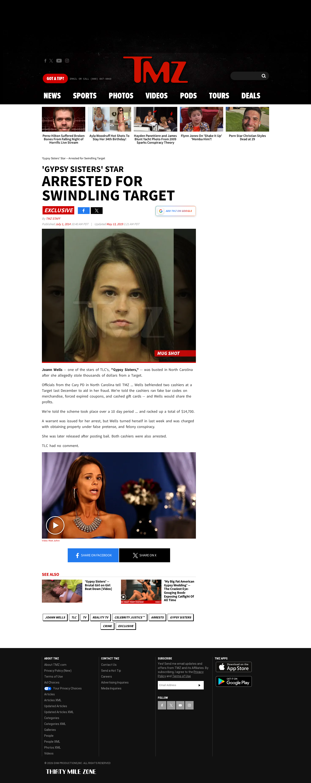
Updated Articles (55, 706)
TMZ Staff (53, 219)
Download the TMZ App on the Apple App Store (234, 667)
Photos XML (52, 747)
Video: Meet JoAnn (51, 540)
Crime (107, 626)
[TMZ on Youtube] (59, 60)
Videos (157, 96)
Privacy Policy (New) (58, 670)
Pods (188, 96)
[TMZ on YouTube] (180, 705)
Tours (219, 96)
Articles (49, 694)
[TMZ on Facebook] (45, 60)
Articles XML (52, 700)
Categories (51, 718)
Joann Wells (55, 617)
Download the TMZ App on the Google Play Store (234, 681)
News (52, 96)
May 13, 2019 (115, 224)
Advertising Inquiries (115, 682)
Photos (121, 96)
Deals (250, 96)
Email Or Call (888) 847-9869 (90, 79)
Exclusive (125, 626)
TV (84, 617)
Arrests (157, 617)
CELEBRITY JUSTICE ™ (129, 617)
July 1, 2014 (63, 224)
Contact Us (109, 664)
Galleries (50, 729)
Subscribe (199, 685)
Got (55, 79)
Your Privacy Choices (67, 688)
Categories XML (55, 724)
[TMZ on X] (52, 60)
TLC (73, 617)
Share (96, 555)
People (49, 735)
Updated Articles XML (59, 712)
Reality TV (100, 617)
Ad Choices (51, 682)
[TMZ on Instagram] (67, 60)
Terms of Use (53, 676)
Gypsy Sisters (180, 617)
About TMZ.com (55, 664)
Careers (106, 676)
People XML (52, 741)
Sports (84, 96)
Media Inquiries (111, 688)
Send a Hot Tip (111, 670)
